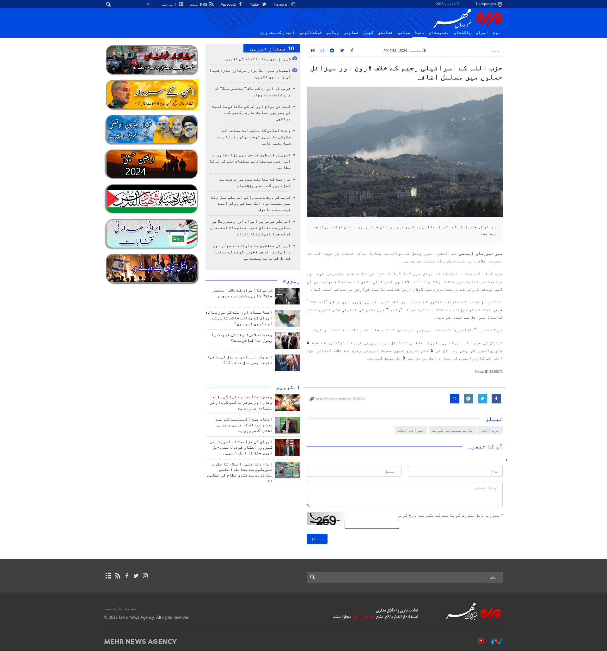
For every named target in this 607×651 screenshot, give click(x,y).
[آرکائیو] (108, 576)
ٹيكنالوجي (310, 32)
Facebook (229, 4)
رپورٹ (291, 280)
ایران (482, 32)
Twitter (255, 4)
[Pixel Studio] (478, 641)
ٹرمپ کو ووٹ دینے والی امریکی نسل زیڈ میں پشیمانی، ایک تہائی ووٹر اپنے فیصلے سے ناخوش (251, 203)
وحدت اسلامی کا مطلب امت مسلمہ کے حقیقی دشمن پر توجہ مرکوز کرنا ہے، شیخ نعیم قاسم (254, 136)
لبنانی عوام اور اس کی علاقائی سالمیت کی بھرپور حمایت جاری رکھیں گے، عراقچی (251, 112)
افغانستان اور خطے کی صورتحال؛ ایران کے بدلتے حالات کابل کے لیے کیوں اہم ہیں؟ (239, 318)
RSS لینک (199, 4)
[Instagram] (145, 576)
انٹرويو (288, 387)
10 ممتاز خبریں (272, 48)
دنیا (419, 32)
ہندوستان (439, 32)
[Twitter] (136, 576)
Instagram (282, 4)
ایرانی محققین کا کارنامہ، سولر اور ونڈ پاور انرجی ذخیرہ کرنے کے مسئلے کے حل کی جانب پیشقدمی (252, 252)
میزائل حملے (411, 430)
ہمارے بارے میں (120, 608)
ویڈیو (333, 32)
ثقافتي (385, 32)
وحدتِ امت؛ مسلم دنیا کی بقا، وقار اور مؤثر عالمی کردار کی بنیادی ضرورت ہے (241, 402)
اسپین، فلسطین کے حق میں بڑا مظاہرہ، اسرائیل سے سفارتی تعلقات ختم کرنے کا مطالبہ (250, 161)
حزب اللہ (490, 430)
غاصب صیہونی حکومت (452, 430)
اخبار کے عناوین (277, 32)
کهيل (368, 32)
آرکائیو (169, 4)
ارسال (317, 539)
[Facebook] (127, 576)
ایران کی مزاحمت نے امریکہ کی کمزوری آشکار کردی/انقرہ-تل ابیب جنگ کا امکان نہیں (241, 447)
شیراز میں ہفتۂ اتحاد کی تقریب (258, 59)
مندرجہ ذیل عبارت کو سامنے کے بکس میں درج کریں (450, 515)
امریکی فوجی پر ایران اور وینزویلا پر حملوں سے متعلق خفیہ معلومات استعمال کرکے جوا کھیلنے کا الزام (250, 227)
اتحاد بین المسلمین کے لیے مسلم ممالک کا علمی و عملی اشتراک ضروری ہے (244, 425)
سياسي (403, 32)
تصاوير (351, 32)
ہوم (496, 32)
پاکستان (462, 32)
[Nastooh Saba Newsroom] (494, 641)
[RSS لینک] (117, 576)
